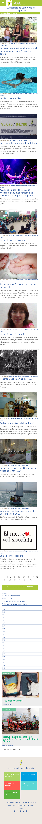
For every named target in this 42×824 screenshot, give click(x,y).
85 (33, 577)
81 (14, 577)
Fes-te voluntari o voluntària (28, 784)
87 (5, 580)
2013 (3, 645)
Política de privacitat (19, 805)
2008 (3, 659)
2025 (3, 612)
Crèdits (21, 808)
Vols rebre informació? (13, 802)
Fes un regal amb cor (11, 793)
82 (19, 577)
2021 (3, 623)
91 (24, 580)
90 (19, 580)
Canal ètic (30, 805)
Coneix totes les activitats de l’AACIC (20, 587)
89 (14, 580)
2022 (3, 620)
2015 (3, 640)
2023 (3, 617)
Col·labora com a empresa (11, 784)
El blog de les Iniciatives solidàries (15, 604)
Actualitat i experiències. (18, 43)
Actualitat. (13, 140)
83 (24, 577)
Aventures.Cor (7, 598)
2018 (3, 631)
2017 (3, 634)
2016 (3, 637)
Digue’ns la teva (27, 802)
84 (28, 577)
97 (31, 580)
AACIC (19, 3)
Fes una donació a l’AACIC (28, 775)
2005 (3, 668)
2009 (3, 657)
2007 (3, 662)
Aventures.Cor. (34, 376)
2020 (3, 626)
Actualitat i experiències (11, 596)
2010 (3, 654)
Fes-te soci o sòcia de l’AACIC (12, 775)
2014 (3, 643)
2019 (3, 629)
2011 (3, 651)
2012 (3, 648)
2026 (3, 609)
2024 (3, 615)
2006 (3, 665)
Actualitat (5, 593)
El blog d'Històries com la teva (13, 601)
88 (10, 580)
